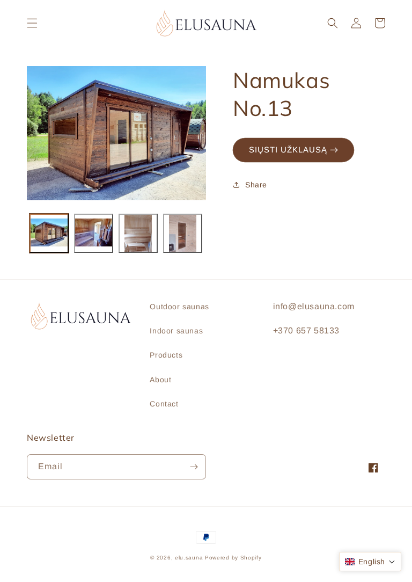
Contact (164, 403)
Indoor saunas (176, 330)
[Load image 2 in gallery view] (93, 233)
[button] (32, 23)
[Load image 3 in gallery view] (138, 233)
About (160, 379)
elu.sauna (189, 558)
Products (166, 355)
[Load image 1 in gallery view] (49, 233)
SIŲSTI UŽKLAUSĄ (289, 149)
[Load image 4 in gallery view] (182, 233)
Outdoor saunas (179, 306)
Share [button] (256, 184)
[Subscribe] (193, 466)
